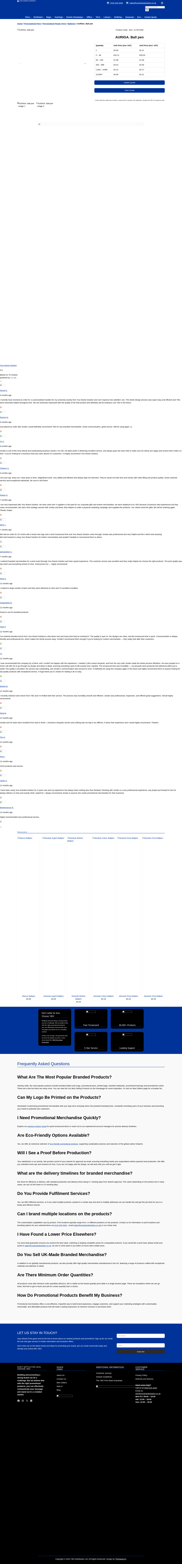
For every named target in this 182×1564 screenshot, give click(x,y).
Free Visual (129, 90)
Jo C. (2, 441)
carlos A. (3, 781)
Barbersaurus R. (7, 808)
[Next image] (85, 64)
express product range (36, 1126)
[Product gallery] (52, 64)
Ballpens (72, 24)
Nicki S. (3, 579)
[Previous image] (20, 64)
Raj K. (2, 757)
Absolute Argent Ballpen (53, 996)
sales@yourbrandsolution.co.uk (143, 3)
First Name (121, 1332)
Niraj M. (3, 713)
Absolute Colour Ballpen (103, 996)
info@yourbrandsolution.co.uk (148, 1394)
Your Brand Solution (8, 365)
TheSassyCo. (121, 1559)
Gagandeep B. (6, 603)
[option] (45, 111)
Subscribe (141, 1352)
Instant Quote (129, 83)
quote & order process (104, 296)
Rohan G (4, 495)
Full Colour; (68, 285)
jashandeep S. (6, 552)
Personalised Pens (32, 24)
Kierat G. (3, 390)
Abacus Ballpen (28, 996)
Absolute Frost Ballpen (153, 996)
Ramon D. (4, 417)
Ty (1, 654)
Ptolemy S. (4, 468)
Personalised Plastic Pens (54, 24)
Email (119, 1341)
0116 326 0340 (116, 3)
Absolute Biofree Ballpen (78, 997)
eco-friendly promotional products (64, 1144)
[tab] (25, 139)
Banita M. (4, 686)
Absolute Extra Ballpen (128, 996)
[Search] (147, 10)
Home (20, 24)
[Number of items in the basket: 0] (162, 3)
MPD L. (3, 525)
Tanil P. (3, 627)
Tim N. (2, 737)
